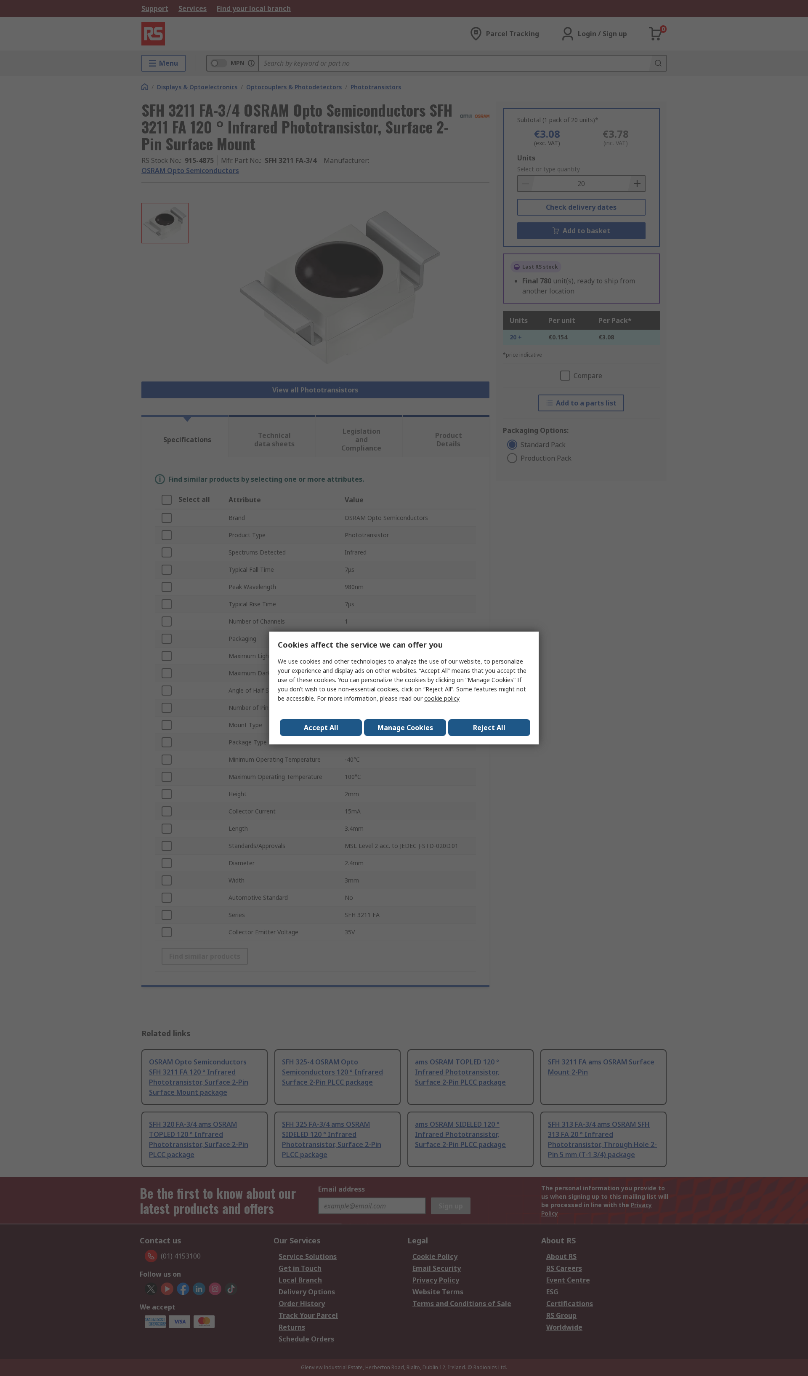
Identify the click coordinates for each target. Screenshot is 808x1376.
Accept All (321, 727)
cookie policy (442, 698)
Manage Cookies (405, 727)
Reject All (489, 727)
